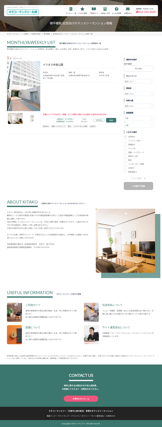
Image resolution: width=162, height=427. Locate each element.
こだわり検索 (82, 13)
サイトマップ (63, 416)
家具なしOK (133, 156)
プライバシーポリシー (80, 416)
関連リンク (51, 416)
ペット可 (131, 148)
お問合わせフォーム (81, 398)
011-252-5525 (147, 12)
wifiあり (131, 168)
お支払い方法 (105, 13)
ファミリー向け (134, 140)
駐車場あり (132, 171)
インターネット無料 (136, 164)
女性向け (131, 136)
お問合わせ (128, 13)
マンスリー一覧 (71, 13)
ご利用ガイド (93, 13)
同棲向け (131, 144)
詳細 (111, 120)
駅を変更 (138, 68)
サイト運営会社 (97, 416)
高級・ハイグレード (136, 152)
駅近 (130, 160)
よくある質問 (116, 13)
